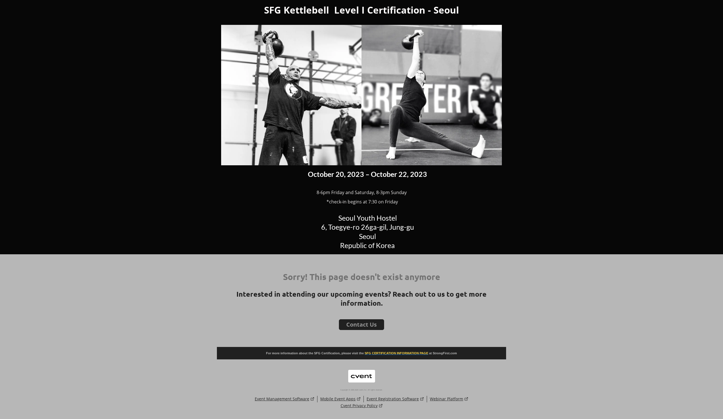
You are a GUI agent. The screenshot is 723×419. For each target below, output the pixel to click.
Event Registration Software (393, 398)
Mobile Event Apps (338, 398)
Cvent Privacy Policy (359, 405)
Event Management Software (282, 398)
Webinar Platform (446, 398)
